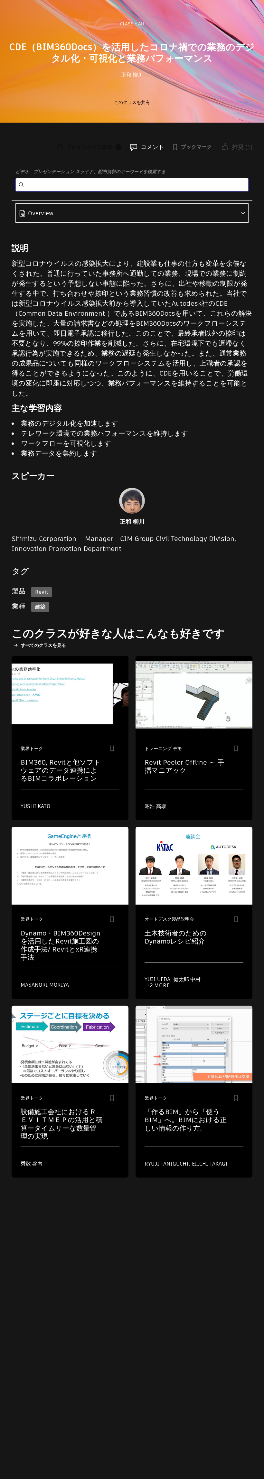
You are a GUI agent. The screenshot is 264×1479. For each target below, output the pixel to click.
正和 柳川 (132, 75)
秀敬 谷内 (31, 1164)
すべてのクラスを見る (43, 645)
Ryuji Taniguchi (167, 1164)
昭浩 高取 (155, 806)
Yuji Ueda (158, 979)
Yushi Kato (35, 806)
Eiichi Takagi (210, 1164)
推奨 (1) (242, 147)
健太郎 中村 (187, 979)
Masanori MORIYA (45, 985)
